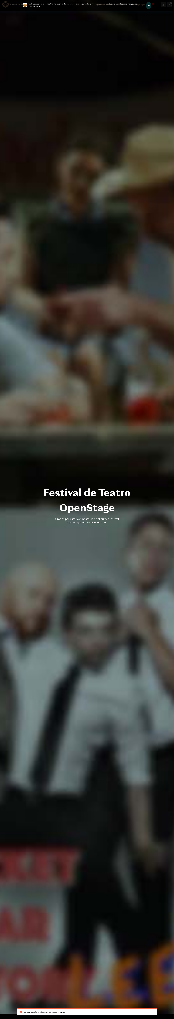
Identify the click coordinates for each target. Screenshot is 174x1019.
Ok (148, 5)
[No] (171, 5)
